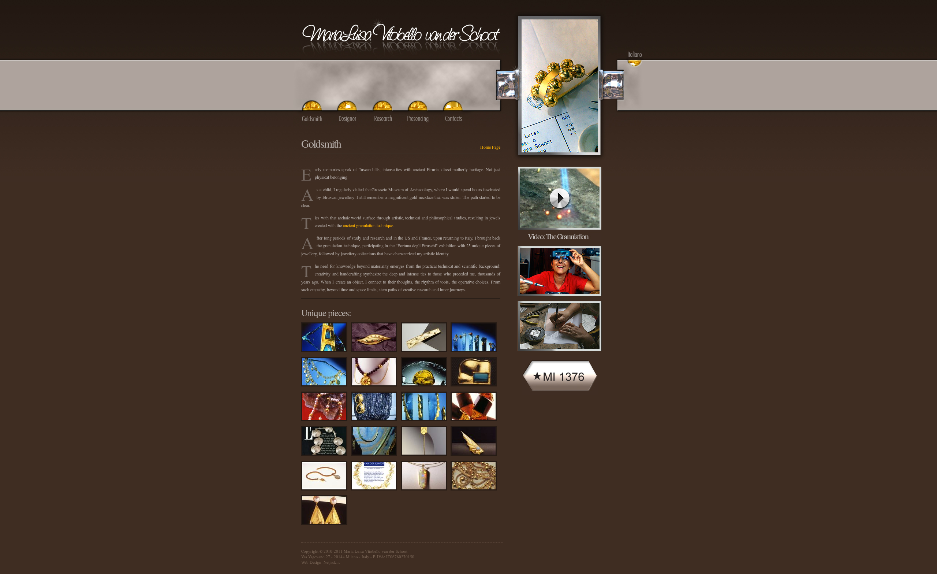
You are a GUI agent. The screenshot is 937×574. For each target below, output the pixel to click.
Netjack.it (332, 562)
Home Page (490, 147)
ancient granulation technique (368, 225)
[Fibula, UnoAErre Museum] (559, 159)
